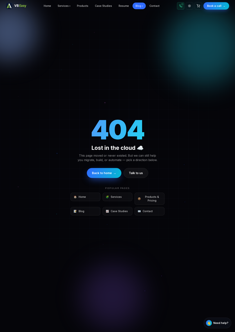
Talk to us (136, 173)
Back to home (104, 173)
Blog (139, 5)
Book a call (216, 5)
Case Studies (103, 5)
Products (82, 5)
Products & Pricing (148, 198)
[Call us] (180, 6)
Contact (154, 5)
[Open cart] (198, 6)
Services (64, 5)
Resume (124, 5)
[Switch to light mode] (189, 6)
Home (47, 5)
